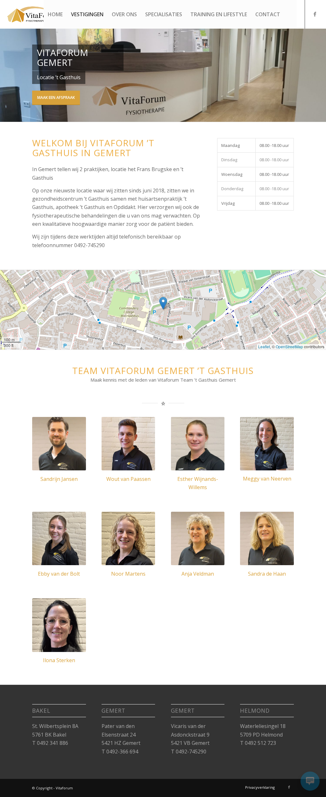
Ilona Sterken (59, 660)
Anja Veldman (197, 573)
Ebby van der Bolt (59, 573)
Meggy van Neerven (267, 478)
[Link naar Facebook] (315, 14)
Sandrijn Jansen (59, 478)
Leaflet (264, 346)
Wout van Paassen (128, 478)
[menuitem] (55, 14)
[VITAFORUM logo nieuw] (37, 14)
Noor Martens (128, 573)
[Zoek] (290, 14)
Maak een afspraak (56, 97)
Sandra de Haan (267, 573)
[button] (163, 303)
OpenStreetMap (289, 346)
